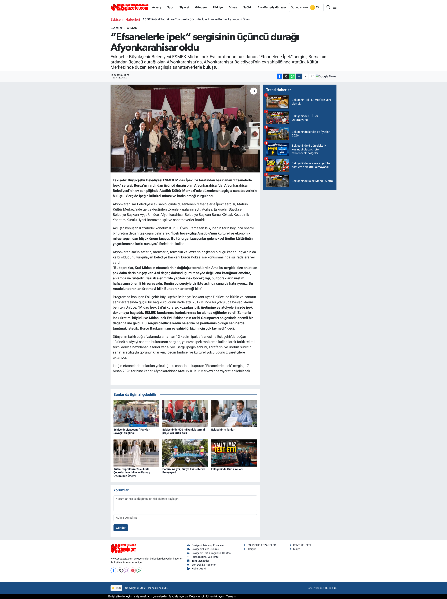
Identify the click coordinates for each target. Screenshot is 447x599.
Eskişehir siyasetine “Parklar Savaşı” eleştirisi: (131, 431)
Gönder (121, 527)
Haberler (117, 28)
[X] (120, 570)
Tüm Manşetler (200, 560)
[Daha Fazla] (299, 76)
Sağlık (247, 7)
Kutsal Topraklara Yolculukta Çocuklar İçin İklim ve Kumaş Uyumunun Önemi (197, 19)
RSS (118, 588)
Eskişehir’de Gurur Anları (227, 469)
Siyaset (184, 7)
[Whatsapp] (139, 570)
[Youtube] (133, 570)
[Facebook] (113, 570)
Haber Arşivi (199, 568)
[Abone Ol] (326, 76)
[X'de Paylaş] (286, 76)
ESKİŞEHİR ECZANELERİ (262, 545)
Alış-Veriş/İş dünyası (272, 7)
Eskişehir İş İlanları (223, 429)
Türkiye (218, 7)
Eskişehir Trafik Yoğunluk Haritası (211, 553)
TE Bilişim (330, 588)
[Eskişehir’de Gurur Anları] (234, 452)
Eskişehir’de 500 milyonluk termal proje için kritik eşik (183, 431)
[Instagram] (126, 570)
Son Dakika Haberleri (204, 564)
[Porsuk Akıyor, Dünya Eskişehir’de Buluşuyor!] (185, 452)
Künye (296, 549)
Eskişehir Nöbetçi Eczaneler (208, 545)
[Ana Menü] (333, 7)
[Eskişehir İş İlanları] (234, 413)
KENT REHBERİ (302, 545)
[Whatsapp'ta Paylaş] (292, 76)
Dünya (233, 7)
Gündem (201, 7)
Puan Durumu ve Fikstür (205, 556)
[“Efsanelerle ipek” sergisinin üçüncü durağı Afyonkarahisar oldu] (185, 128)
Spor (170, 7)
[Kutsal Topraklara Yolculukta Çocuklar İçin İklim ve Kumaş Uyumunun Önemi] (136, 452)
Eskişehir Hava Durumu (205, 549)
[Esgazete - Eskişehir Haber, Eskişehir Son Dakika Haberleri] (130, 7)
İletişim (252, 549)
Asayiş (156, 7)
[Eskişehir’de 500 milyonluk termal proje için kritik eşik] (185, 413)
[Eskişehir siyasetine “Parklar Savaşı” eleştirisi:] (136, 413)
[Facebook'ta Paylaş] (279, 76)
